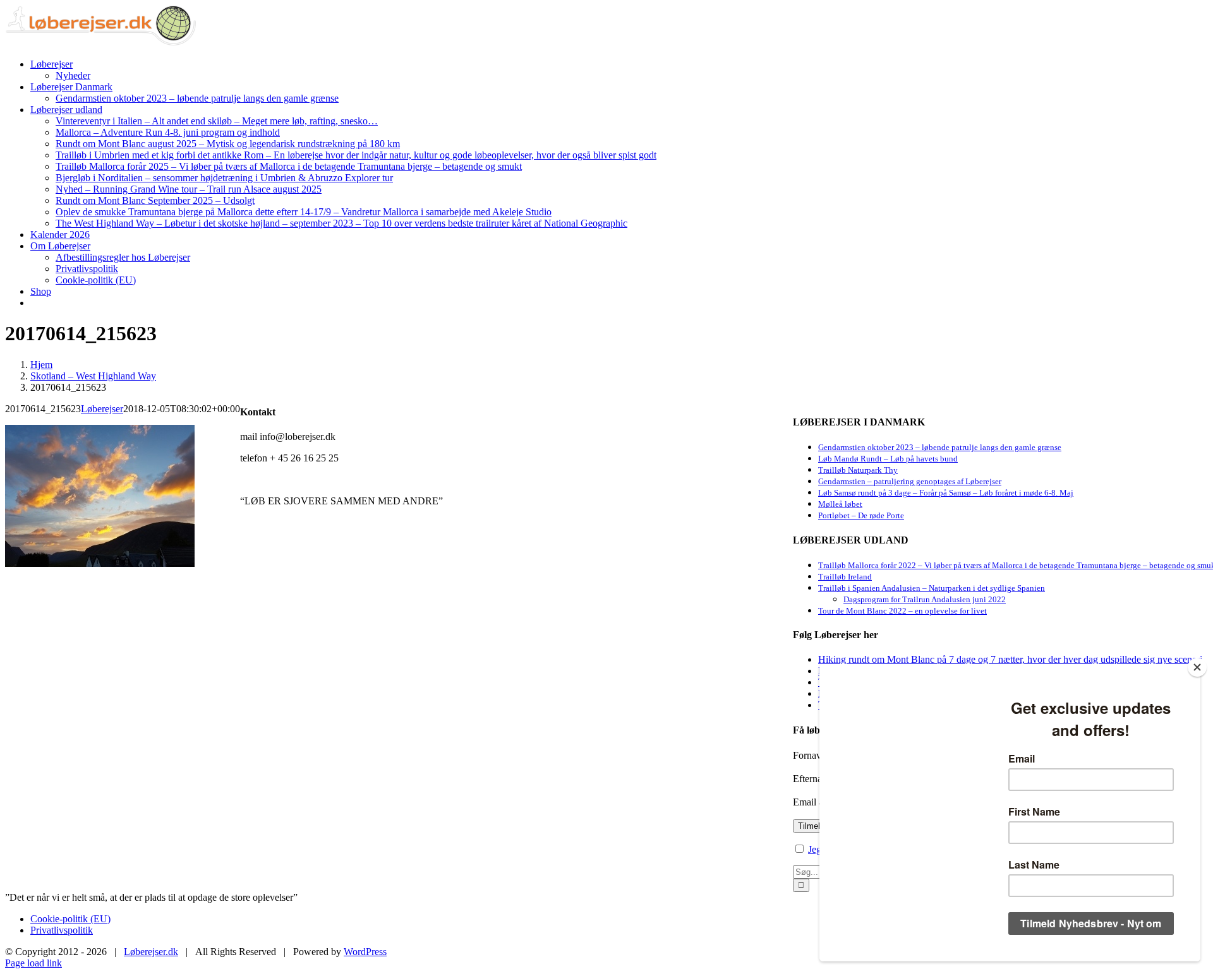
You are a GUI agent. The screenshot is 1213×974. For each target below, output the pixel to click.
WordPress (365, 951)
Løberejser (102, 408)
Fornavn (809, 755)
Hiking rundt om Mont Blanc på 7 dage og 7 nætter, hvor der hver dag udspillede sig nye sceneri (1010, 659)
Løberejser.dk (151, 951)
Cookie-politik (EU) (70, 918)
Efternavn (812, 778)
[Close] (1197, 667)
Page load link (33, 963)
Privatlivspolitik (61, 930)
